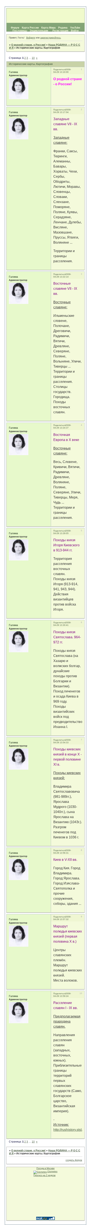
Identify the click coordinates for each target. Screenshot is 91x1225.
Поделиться (59, 69)
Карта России (30, 27)
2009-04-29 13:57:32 (62, 918)
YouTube (75, 27)
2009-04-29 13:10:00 (62, 70)
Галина (13, 72)
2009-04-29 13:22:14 (62, 275)
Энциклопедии (39, 30)
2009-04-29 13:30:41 (62, 623)
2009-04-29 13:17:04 (62, 110)
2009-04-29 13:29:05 (62, 532)
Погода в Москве (45, 1168)
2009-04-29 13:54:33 (62, 741)
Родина (63, 27)
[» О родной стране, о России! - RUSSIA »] (45, 15)
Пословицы (19, 30)
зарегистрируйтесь (50, 37)
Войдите (30, 37)
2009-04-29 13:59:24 (62, 994)
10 (33, 57)
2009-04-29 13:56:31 (62, 851)
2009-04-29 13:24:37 (62, 426)
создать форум (74, 1160)
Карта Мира (48, 27)
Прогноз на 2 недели (44, 1175)
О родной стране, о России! (28, 44)
